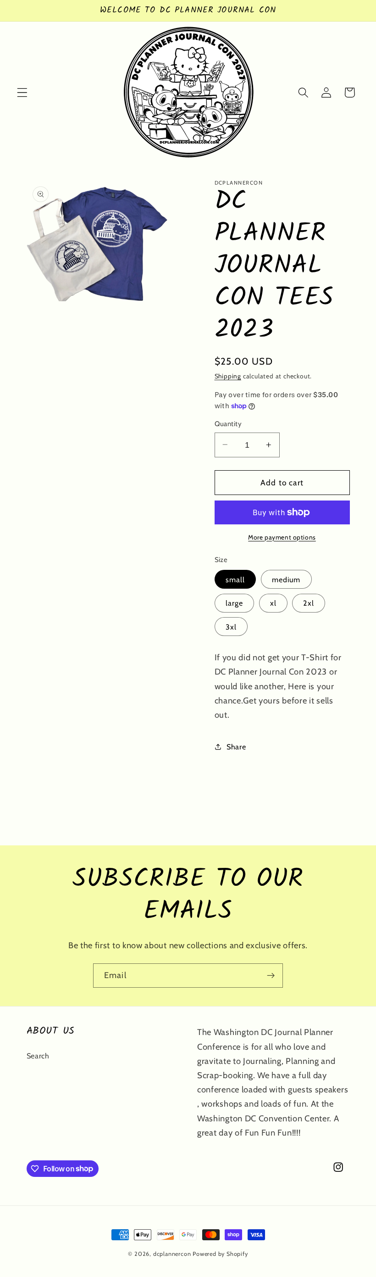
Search (38, 1055)
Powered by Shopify (220, 1253)
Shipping (228, 376)
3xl (231, 626)
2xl (308, 603)
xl (273, 603)
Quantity (228, 424)
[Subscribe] (270, 975)
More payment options (282, 537)
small (235, 579)
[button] (22, 92)
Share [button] (236, 746)
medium (286, 579)
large (234, 603)
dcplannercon (172, 1253)
